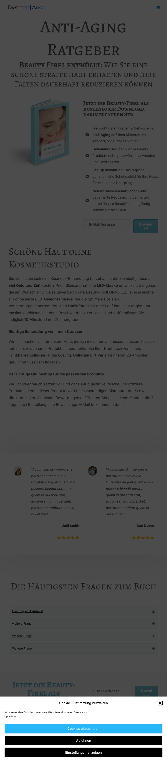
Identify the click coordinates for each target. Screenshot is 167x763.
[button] (160, 703)
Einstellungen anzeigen (83, 752)
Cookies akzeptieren (83, 729)
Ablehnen (83, 740)
